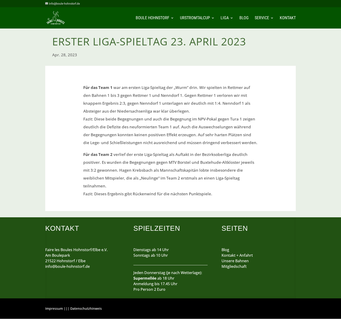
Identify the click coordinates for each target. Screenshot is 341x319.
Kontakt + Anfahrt (237, 255)
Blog (244, 18)
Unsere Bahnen (235, 260)
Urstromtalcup (195, 18)
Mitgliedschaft (234, 266)
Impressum (54, 308)
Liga (225, 18)
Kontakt (288, 18)
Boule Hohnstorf (152, 18)
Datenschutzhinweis (86, 308)
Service (262, 18)
